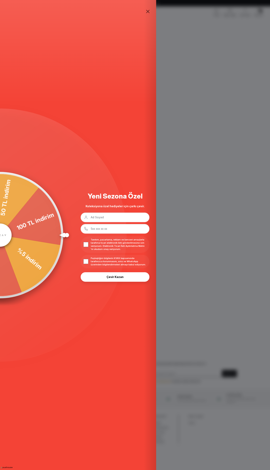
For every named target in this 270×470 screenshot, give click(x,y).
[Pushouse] (6, 467)
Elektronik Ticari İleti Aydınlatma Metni (123, 246)
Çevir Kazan (115, 277)
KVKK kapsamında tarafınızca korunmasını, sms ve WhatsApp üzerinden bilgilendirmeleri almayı (114, 261)
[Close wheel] (147, 11)
